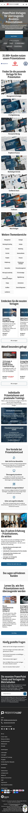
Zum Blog (14, 633)
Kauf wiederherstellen (6, 785)
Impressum (4, 782)
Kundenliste (4, 764)
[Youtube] (6, 729)
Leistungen (4, 752)
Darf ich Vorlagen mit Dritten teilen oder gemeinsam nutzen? (13, 650)
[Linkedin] (11, 729)
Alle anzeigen (14, 340)
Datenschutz (4, 770)
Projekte (3, 759)
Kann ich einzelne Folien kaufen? (11, 667)
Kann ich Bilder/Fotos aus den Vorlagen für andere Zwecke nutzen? (13, 662)
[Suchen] (4, 4)
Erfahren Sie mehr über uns (14, 564)
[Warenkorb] (26, 4)
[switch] (25, 811)
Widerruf (3, 775)
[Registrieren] (24, 693)
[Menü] (1, 4)
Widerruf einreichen (6, 778)
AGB (2, 780)
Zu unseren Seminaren (14, 440)
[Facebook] (2, 729)
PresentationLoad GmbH (15, 804)
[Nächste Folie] (25, 322)
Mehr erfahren (14, 421)
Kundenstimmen (5, 741)
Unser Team (4, 736)
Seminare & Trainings (6, 757)
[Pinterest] (14, 729)
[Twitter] (9, 729)
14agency (16, 805)
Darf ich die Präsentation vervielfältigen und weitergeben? (13, 655)
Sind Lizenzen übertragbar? (10, 659)
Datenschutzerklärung (13, 701)
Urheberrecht (4, 773)
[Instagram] (4, 729)
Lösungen (3, 755)
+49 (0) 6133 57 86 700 (9, 722)
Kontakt (3, 746)
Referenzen (4, 744)
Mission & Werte (5, 739)
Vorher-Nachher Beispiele (7, 762)
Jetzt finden (14, 36)
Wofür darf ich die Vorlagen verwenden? (13, 646)
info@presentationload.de (10, 720)
